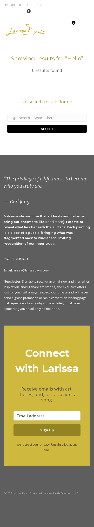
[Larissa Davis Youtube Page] (29, 504)
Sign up (27, 281)
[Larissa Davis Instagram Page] (9, 12)
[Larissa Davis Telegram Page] (5, 12)
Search (47, 129)
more (58, 222)
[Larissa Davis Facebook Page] (14, 12)
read (50, 222)
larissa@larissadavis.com (31, 270)
